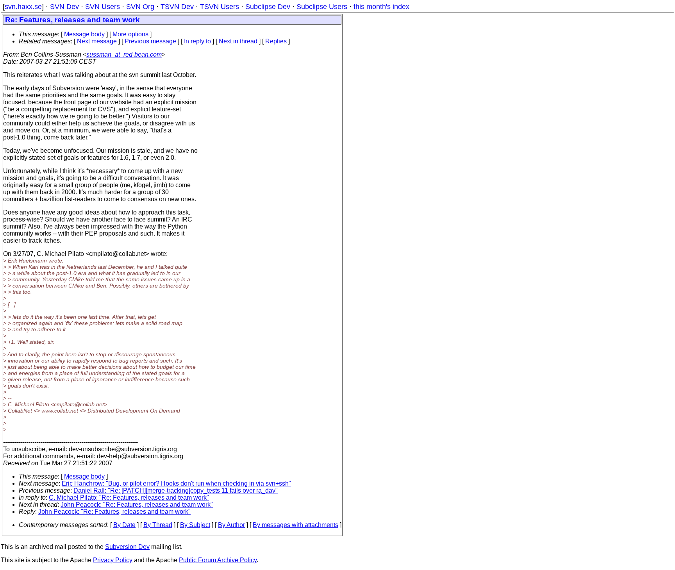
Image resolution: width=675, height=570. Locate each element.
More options (130, 34)
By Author (231, 525)
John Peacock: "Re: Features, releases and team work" (137, 504)
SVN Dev (64, 7)
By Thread (157, 525)
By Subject (195, 525)
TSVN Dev (177, 7)
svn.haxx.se (23, 7)
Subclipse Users (321, 7)
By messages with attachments (295, 525)
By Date (124, 525)
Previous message (150, 41)
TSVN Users (219, 7)
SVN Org (140, 7)
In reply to (197, 41)
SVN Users (102, 7)
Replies (276, 41)
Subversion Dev (127, 546)
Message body (84, 34)
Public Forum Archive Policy (218, 560)
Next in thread (238, 41)
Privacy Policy (112, 560)
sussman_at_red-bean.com (124, 54)
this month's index (381, 7)
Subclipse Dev (267, 7)
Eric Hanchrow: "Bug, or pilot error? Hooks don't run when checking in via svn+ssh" (176, 483)
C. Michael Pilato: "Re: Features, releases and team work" (129, 497)
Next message (97, 41)
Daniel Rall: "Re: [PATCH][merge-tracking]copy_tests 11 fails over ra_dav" (175, 490)
